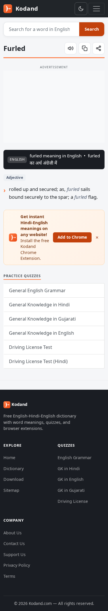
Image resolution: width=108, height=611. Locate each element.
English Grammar (75, 457)
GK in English (71, 479)
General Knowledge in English (41, 333)
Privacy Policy (16, 565)
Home (9, 457)
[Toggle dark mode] (81, 8)
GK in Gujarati (71, 490)
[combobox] (41, 29)
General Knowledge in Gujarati (42, 319)
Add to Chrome (72, 237)
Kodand (26, 8)
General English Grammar (37, 290)
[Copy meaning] (85, 48)
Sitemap (11, 490)
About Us (12, 532)
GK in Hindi (69, 468)
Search (92, 29)
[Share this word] (98, 48)
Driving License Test (30, 347)
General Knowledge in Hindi (39, 304)
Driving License (73, 501)
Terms (9, 576)
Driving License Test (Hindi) (38, 361)
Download (13, 479)
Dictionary (13, 468)
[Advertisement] (54, 107)
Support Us (14, 554)
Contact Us (14, 543)
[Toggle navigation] (96, 8)
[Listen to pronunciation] (71, 48)
